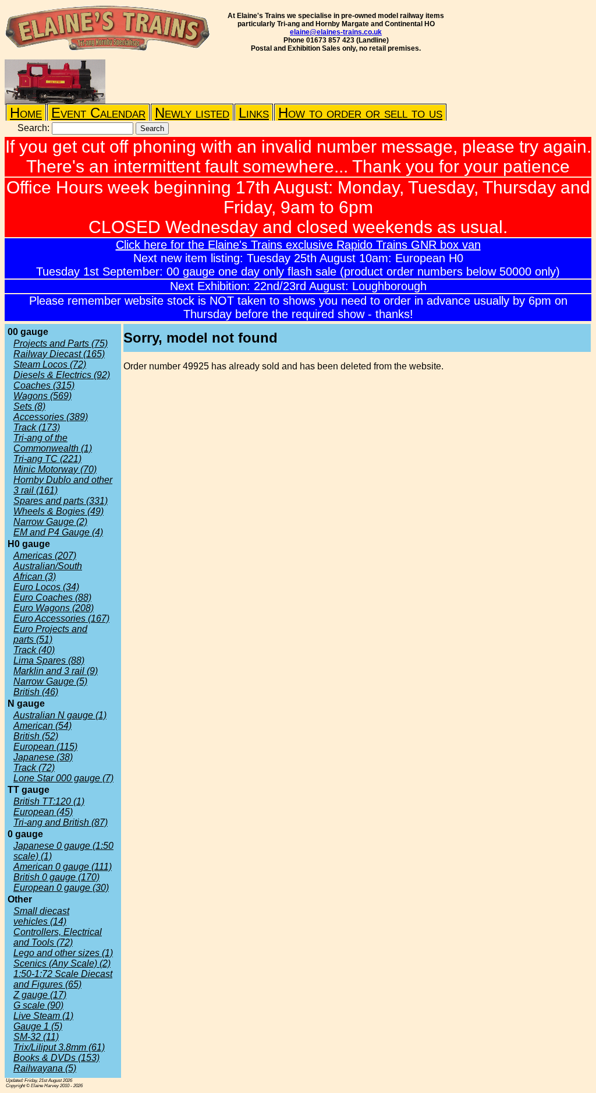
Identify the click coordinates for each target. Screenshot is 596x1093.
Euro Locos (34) (46, 587)
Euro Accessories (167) (61, 618)
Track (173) (36, 427)
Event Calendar (98, 113)
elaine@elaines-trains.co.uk (336, 32)
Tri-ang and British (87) (60, 822)
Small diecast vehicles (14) (41, 916)
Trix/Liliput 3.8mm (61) (59, 1047)
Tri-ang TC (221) (47, 459)
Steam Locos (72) (49, 364)
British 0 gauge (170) (56, 877)
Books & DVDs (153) (56, 1058)
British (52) (35, 736)
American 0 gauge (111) (62, 867)
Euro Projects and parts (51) (50, 634)
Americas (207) (44, 555)
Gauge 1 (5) (37, 1026)
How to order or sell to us (360, 113)
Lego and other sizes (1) (63, 953)
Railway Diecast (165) (59, 354)
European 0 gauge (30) (61, 888)
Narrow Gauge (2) (50, 522)
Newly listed (192, 113)
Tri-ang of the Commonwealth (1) (52, 443)
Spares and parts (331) (60, 501)
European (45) (43, 812)
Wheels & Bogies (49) (58, 511)
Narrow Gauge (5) (50, 681)
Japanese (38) (43, 757)
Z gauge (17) (39, 995)
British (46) (35, 692)
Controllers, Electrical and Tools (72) (57, 937)
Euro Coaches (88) (52, 597)
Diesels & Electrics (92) (61, 375)
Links (254, 113)
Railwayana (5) (44, 1068)
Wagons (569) (42, 396)
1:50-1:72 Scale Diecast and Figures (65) (62, 979)
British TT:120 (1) (48, 801)
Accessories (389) (50, 417)
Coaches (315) (43, 385)
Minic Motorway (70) (55, 469)
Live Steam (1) (43, 1016)
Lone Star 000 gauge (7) (63, 778)
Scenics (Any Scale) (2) (62, 963)
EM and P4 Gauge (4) (58, 532)
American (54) (42, 726)
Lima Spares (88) (48, 660)
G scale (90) (38, 1005)
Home (26, 113)
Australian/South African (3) (47, 571)
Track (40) (34, 650)
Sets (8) (29, 406)
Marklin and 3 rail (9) (55, 671)
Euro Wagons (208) (53, 608)
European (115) (45, 747)
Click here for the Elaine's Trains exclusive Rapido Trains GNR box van (298, 244)
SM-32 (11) (36, 1037)
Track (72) (34, 768)
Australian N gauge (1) (60, 715)
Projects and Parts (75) (60, 343)
